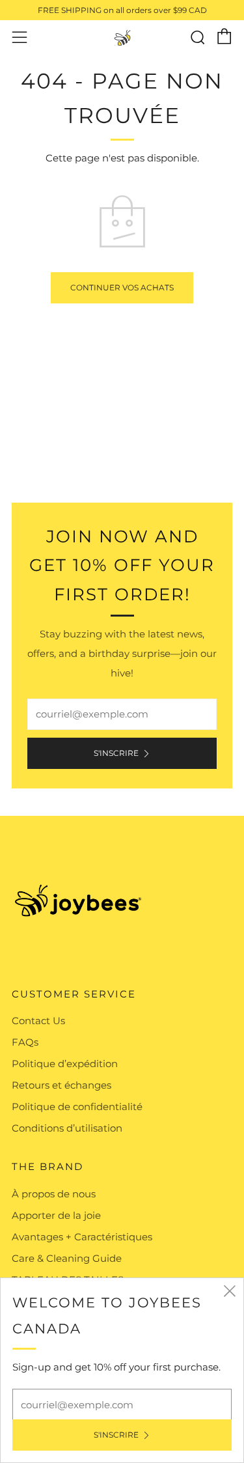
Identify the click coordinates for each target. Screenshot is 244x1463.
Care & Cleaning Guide (67, 1258)
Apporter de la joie (56, 1215)
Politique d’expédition (65, 1063)
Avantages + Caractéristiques (82, 1237)
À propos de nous (54, 1194)
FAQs (25, 1042)
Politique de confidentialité (77, 1106)
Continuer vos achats (122, 287)
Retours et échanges (61, 1085)
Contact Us (38, 1020)
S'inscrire (116, 753)
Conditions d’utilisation (67, 1128)
